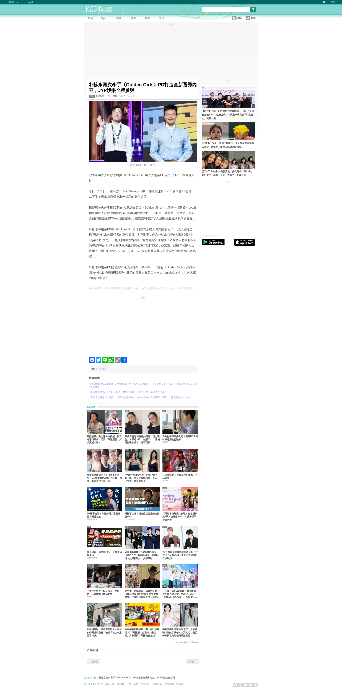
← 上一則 (94, 661)
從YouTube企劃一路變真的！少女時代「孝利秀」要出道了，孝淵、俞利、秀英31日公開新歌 (227, 173)
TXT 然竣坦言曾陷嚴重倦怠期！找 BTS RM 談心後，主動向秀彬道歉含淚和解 (180, 555)
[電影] (148, 19)
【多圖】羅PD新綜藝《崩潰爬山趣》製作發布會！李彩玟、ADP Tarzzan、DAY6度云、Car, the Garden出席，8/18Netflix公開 (179, 594)
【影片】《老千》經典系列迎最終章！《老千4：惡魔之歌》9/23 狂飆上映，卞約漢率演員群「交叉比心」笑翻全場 (228, 115)
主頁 (86, 677)
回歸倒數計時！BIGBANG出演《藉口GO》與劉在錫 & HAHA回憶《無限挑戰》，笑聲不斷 (142, 555)
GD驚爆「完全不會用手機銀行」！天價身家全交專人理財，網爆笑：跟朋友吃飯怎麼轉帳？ (228, 145)
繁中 (325, 2)
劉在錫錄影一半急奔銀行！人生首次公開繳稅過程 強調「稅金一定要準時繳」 (104, 632)
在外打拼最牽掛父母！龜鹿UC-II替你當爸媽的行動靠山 (180, 438)
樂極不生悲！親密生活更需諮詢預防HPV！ (142, 515)
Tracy (129, 96)
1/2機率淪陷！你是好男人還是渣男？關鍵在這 (103, 515)
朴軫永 (102, 369)
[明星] (120, 19)
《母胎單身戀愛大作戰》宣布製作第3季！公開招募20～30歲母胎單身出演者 (179, 516)
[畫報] (163, 19)
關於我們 (133, 684)
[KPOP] (106, 19)
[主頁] (91, 19)
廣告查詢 (169, 684)
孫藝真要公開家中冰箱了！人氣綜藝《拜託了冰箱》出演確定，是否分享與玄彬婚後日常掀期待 (179, 632)
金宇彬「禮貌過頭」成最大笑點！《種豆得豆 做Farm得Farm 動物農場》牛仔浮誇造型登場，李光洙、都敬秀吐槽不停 (142, 594)
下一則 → (193, 661)
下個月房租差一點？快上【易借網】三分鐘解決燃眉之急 (103, 592)
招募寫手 (180, 684)
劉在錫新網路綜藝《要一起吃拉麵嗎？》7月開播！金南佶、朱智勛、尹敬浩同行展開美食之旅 (142, 632)
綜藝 (92, 96)
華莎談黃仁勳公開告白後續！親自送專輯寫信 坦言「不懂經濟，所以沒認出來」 (104, 439)
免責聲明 (145, 684)
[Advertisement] (143, 325)
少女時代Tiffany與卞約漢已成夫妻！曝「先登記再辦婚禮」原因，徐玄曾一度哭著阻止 (142, 478)
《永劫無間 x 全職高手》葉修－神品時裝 (180, 476)
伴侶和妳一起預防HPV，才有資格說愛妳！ (104, 554)
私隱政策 (157, 684)
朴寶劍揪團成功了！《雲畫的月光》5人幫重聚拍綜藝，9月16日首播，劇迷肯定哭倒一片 (104, 478)
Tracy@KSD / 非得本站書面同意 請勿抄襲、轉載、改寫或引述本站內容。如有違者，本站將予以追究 (141, 288)
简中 (333, 2)
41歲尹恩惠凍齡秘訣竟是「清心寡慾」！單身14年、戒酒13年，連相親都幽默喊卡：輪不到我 (142, 439)
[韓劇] (134, 19)
